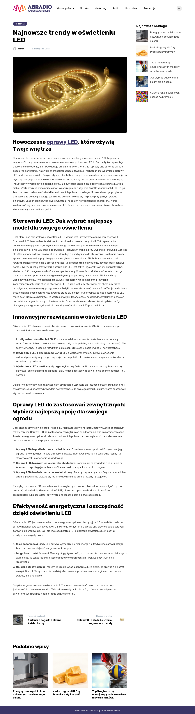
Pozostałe (131, 8)
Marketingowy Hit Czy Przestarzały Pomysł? (67, 693)
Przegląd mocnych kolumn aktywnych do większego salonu (29, 694)
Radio (116, 8)
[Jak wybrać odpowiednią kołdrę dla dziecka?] (142, 81)
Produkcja (149, 8)
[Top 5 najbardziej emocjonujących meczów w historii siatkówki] (142, 66)
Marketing (100, 8)
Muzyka (84, 8)
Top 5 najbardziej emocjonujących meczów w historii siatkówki (109, 694)
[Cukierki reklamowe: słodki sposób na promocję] (142, 96)
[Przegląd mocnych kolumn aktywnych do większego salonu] (142, 36)
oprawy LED (62, 142)
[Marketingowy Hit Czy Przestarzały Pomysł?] (142, 51)
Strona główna (65, 8)
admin (21, 49)
